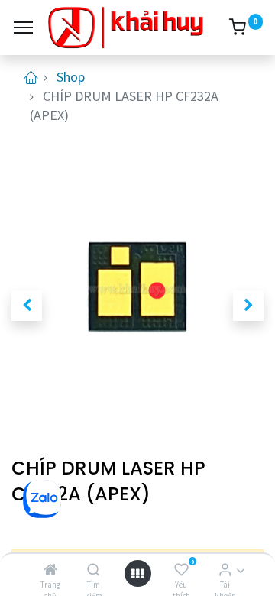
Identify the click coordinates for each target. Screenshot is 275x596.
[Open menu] (137, 573)
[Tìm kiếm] (93, 569)
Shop (71, 77)
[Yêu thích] (181, 569)
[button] (26, 305)
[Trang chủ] (50, 569)
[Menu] (23, 27)
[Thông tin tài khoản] (225, 569)
